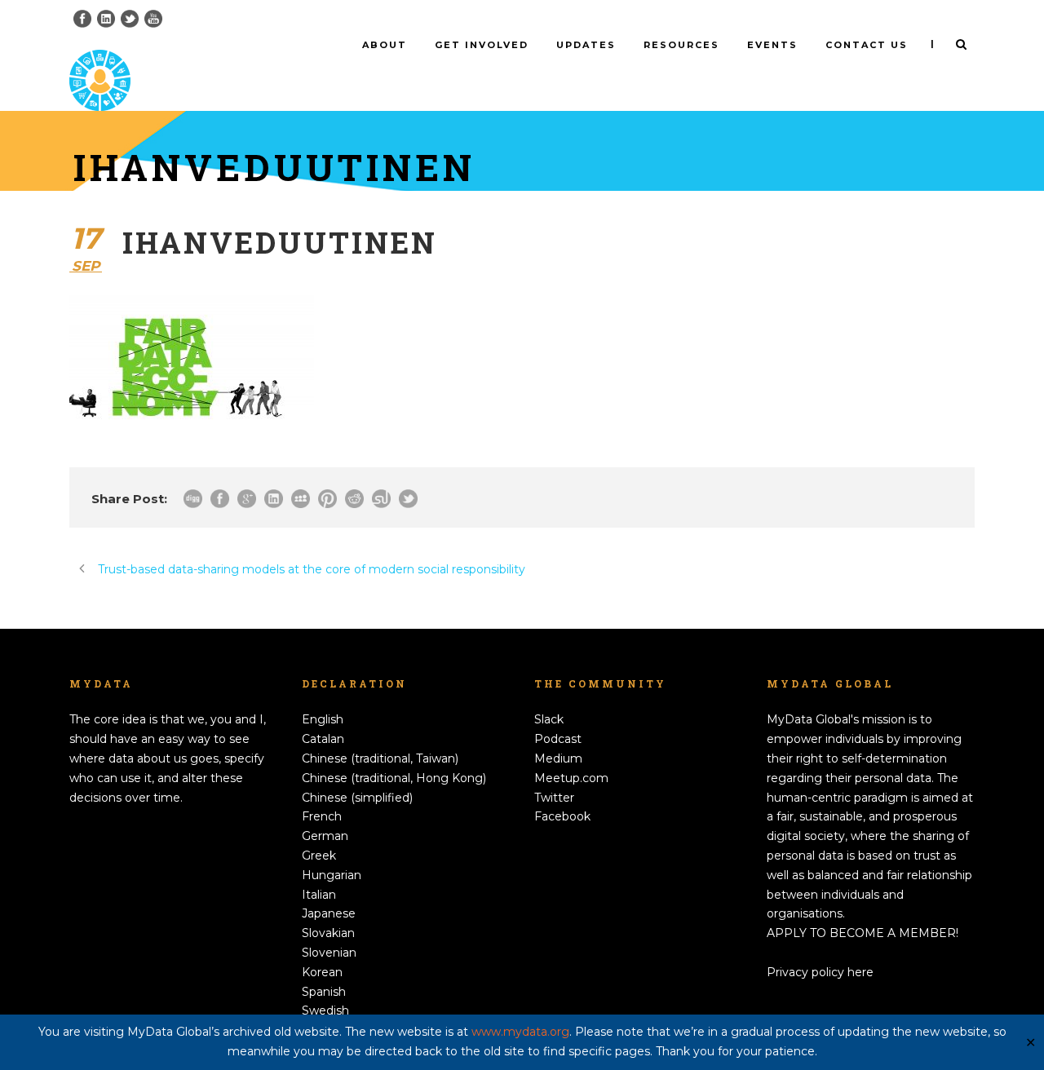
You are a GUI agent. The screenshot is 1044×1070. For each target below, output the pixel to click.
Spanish (324, 991)
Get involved (482, 45)
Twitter (554, 797)
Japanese (329, 913)
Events (772, 45)
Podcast (558, 739)
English (322, 719)
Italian (319, 894)
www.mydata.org (520, 1031)
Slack (549, 719)
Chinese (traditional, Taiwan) (380, 758)
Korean (322, 972)
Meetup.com (571, 778)
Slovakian (328, 933)
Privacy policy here (820, 972)
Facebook (562, 816)
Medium (558, 758)
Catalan (323, 739)
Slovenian (329, 952)
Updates (586, 45)
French (322, 816)
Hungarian (331, 875)
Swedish (325, 1010)
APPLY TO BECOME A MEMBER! (862, 933)
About (384, 45)
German (325, 836)
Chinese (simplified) (357, 797)
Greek (319, 855)
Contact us (866, 45)
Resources (681, 45)
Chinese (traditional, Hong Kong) (394, 778)
